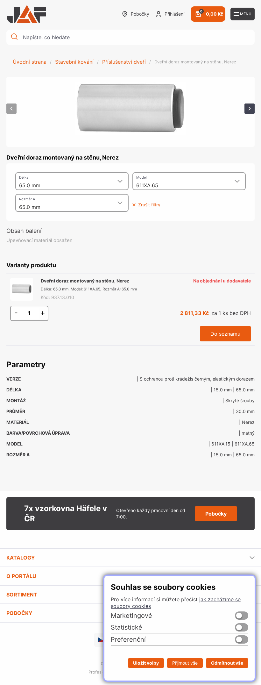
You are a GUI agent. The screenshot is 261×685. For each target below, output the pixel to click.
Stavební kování (74, 62)
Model (141, 177)
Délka (23, 177)
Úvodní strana (29, 62)
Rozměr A (27, 199)
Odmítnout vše (227, 663)
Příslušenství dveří (124, 62)
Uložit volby (146, 663)
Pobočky (140, 14)
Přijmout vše (185, 663)
